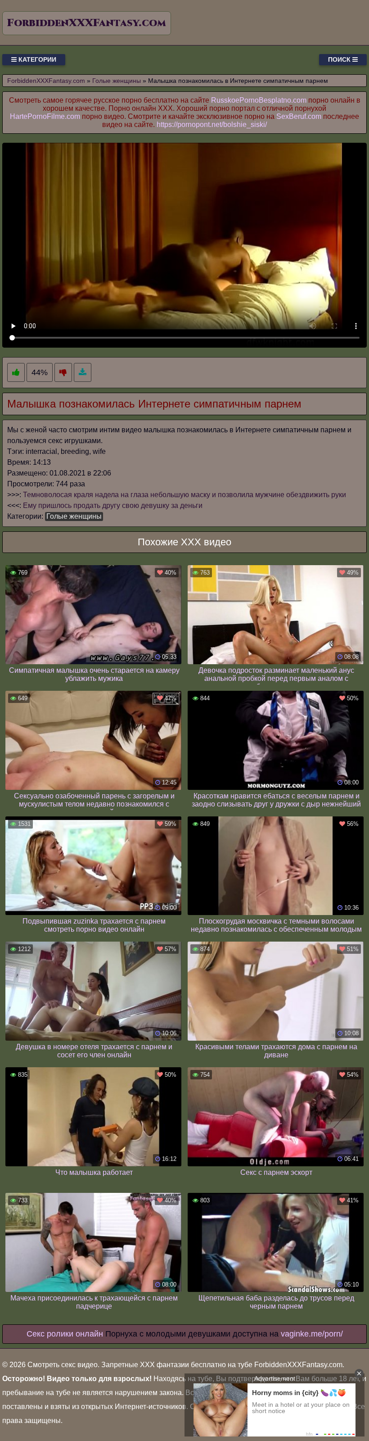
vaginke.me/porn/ (312, 1333)
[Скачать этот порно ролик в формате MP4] (82, 372)
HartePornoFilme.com (45, 116)
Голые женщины (74, 516)
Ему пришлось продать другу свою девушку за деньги (112, 505)
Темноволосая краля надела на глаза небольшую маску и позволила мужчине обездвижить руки (184, 494)
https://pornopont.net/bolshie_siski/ (212, 124)
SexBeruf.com (298, 116)
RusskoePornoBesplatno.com (258, 100)
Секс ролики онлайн (65, 1333)
